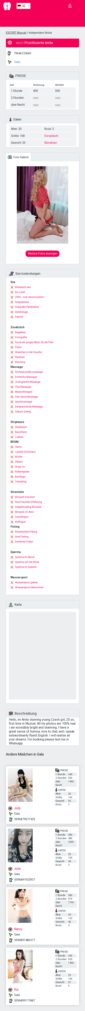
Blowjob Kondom (25, 496)
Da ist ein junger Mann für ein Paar (34, 342)
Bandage (20, 476)
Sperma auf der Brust (27, 561)
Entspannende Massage (29, 406)
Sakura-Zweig (23, 411)
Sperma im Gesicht (26, 566)
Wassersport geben (26, 582)
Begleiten (20, 332)
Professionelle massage (29, 371)
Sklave (19, 461)
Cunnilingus (21, 516)
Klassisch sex (23, 287)
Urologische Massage (27, 381)
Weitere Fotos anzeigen (42, 253)
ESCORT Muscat (16, 32)
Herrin (18, 446)
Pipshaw (20, 357)
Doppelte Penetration (27, 306)
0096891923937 (24, 879)
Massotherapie (23, 391)
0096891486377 (24, 940)
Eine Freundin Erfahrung (28, 501)
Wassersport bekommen (29, 587)
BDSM (18, 456)
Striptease (21, 427)
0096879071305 (24, 819)
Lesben (19, 436)
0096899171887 (24, 1000)
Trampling (20, 481)
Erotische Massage (26, 376)
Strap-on (20, 466)
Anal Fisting (21, 536)
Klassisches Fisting (26, 531)
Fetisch (19, 316)
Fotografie (21, 337)
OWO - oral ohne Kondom (29, 297)
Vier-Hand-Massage (26, 396)
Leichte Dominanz (25, 451)
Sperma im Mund (24, 557)
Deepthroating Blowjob (28, 506)
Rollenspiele (22, 471)
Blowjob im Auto (24, 511)
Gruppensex (22, 301)
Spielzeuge (21, 311)
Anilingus (20, 521)
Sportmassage (23, 401)
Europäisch (51, 135)
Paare (18, 347)
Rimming (20, 362)
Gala (16, 62)
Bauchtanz (21, 431)
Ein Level (20, 292)
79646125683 (22, 53)
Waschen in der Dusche (28, 352)
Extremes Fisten (24, 541)
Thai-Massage (23, 386)
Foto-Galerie (21, 157)
